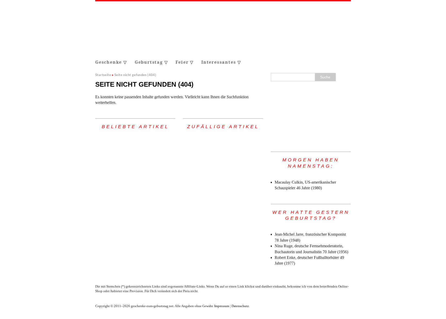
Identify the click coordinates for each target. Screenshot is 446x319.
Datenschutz (240, 306)
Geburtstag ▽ (151, 62)
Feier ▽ (185, 62)
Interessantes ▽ (221, 62)
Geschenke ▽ (111, 62)
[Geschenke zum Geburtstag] (223, 29)
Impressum (221, 306)
